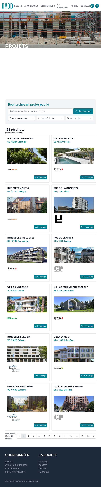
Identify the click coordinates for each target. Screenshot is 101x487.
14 (88, 436)
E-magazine (62, 6)
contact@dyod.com (15, 472)
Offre (74, 6)
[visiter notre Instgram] (97, 6)
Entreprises (48, 6)
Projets (17, 6)
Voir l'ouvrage (40, 177)
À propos (43, 462)
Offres (42, 468)
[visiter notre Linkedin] (92, 6)
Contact (85, 6)
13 (82, 436)
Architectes (31, 6)
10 (71, 436)
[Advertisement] (50, 74)
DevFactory (33, 481)
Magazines (44, 472)
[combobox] (21, 118)
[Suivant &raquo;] (93, 436)
